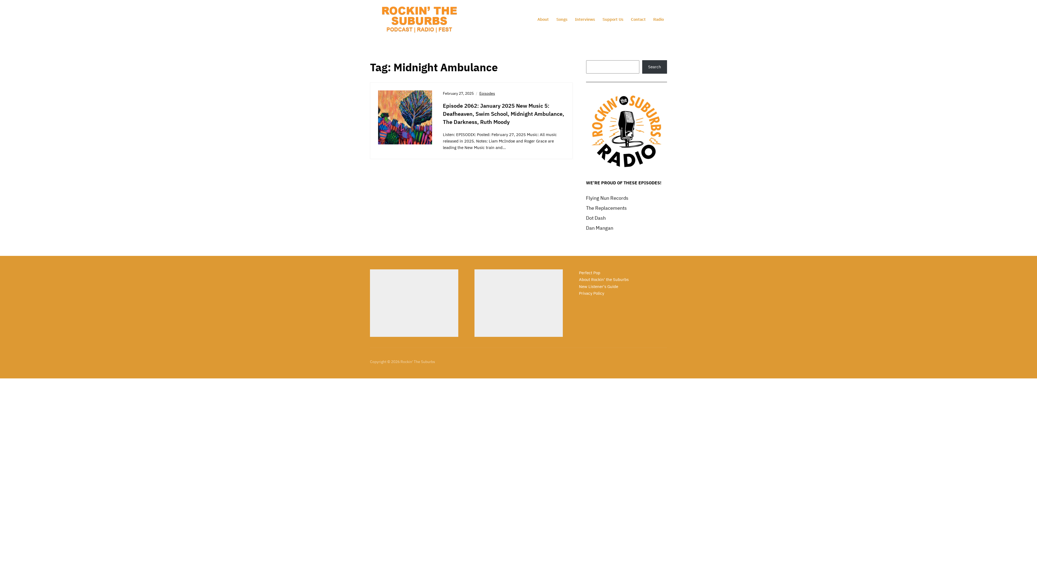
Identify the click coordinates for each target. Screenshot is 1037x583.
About (543, 19)
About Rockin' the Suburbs (604, 279)
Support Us (612, 19)
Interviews (585, 19)
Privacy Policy (591, 293)
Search (654, 66)
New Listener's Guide (598, 286)
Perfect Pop (589, 272)
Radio (658, 19)
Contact (638, 19)
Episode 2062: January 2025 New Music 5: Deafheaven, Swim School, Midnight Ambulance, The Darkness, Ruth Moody (503, 114)
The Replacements (606, 208)
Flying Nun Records (607, 198)
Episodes (487, 93)
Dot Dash (596, 218)
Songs (561, 19)
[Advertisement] (414, 303)
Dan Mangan (599, 228)
